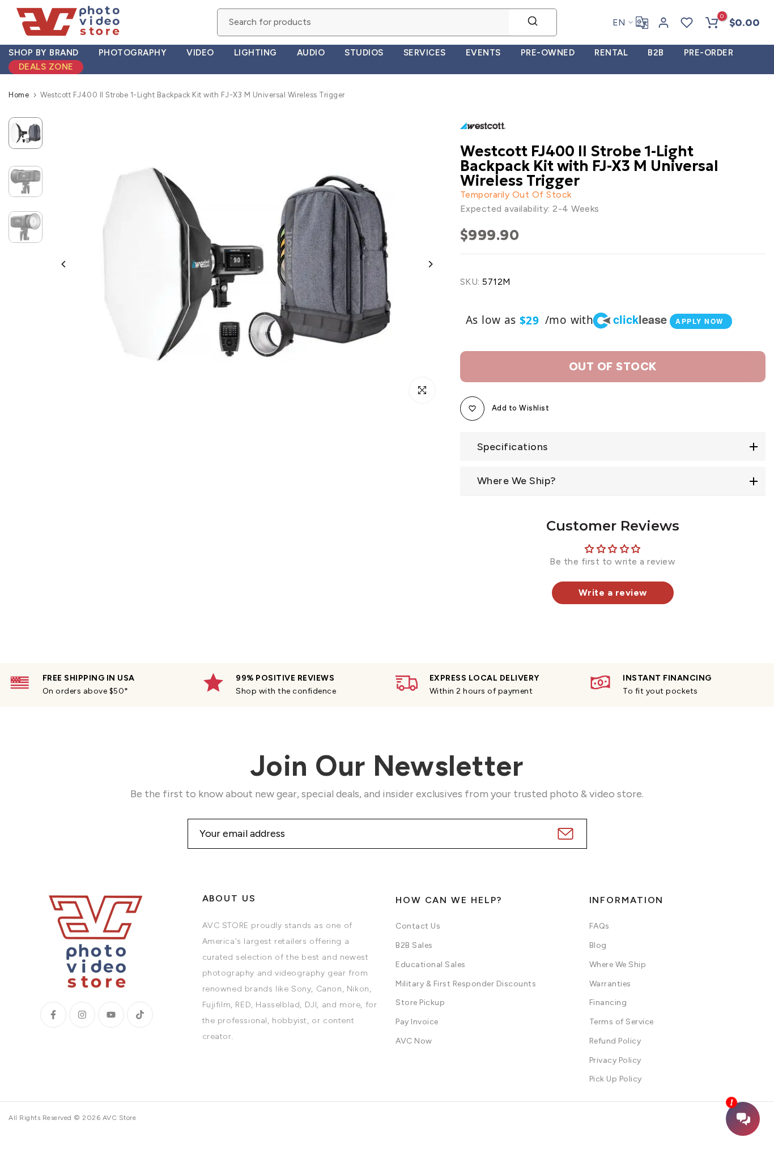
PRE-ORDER (709, 53)
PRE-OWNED (548, 53)
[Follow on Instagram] (82, 1015)
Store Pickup (420, 1002)
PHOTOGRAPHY (133, 53)
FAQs (599, 926)
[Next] (422, 264)
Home (18, 95)
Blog (598, 945)
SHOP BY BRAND (43, 53)
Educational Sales (430, 964)
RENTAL (611, 53)
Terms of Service (621, 1022)
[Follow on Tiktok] (140, 1015)
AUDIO (311, 53)
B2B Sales (414, 945)
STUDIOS (364, 53)
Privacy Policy (615, 1060)
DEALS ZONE (46, 67)
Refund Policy (615, 1041)
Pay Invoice (417, 1022)
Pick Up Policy (615, 1079)
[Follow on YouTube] (111, 1015)
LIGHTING (255, 53)
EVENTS (483, 53)
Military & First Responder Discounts (465, 984)
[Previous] (72, 264)
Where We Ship (618, 964)
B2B (656, 53)
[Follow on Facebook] (53, 1015)
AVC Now (413, 1041)
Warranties (610, 984)
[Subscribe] (564, 833)
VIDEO (200, 53)
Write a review (613, 592)
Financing (608, 1002)
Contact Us (417, 926)
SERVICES (424, 53)
